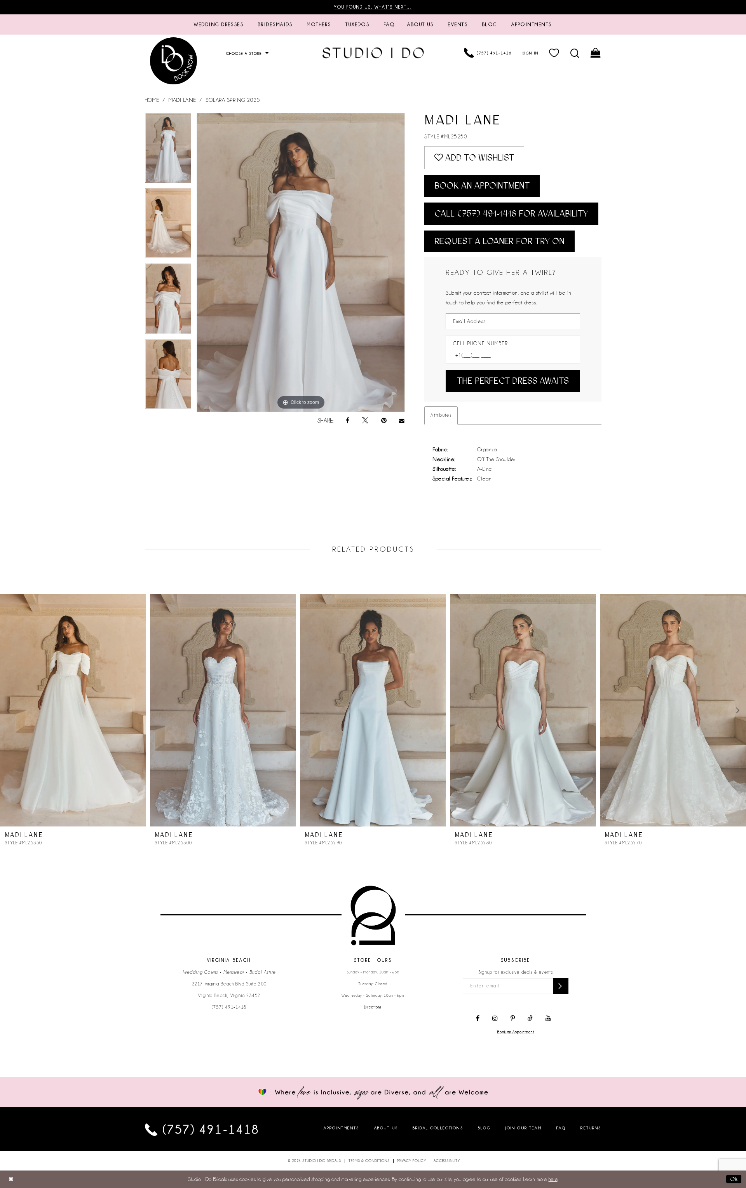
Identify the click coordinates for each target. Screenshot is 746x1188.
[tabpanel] (168, 150)
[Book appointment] (174, 61)
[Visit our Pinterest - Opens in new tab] (512, 1018)
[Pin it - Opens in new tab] (384, 421)
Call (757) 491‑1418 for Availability (511, 213)
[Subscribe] (560, 986)
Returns (590, 1128)
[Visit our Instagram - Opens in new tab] (495, 1018)
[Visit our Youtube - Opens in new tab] (548, 1018)
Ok (733, 1179)
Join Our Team (523, 1128)
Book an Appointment (482, 185)
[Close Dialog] (11, 1179)
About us (386, 1128)
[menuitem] (219, 24)
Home (152, 100)
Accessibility (447, 1161)
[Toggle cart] (596, 53)
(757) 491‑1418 (229, 1007)
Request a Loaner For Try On (499, 241)
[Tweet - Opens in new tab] (365, 421)
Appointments (341, 1128)
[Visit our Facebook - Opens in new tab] (478, 1018)
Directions (373, 1007)
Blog (484, 1128)
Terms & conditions (369, 1161)
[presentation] (73, 710)
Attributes (441, 415)
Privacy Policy (411, 1161)
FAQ (561, 1128)
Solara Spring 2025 (233, 100)
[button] (554, 53)
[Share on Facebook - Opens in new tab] (347, 421)
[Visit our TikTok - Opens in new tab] (530, 1018)
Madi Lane (182, 100)
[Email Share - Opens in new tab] (402, 421)
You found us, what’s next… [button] (373, 7)
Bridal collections (438, 1128)
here (553, 1179)
